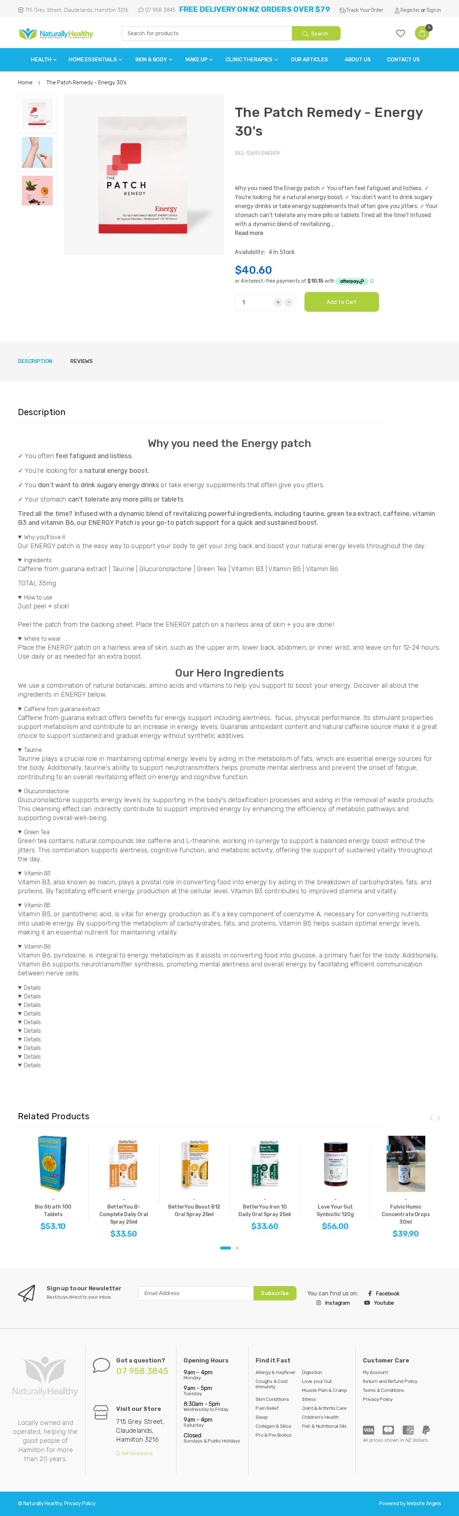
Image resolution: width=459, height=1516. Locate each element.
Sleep (262, 1417)
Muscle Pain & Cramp (324, 1390)
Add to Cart (342, 302)
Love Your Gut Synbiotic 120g (335, 1211)
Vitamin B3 (37, 873)
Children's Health (320, 1417)
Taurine (33, 750)
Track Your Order (364, 10)
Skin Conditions (272, 1399)
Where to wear (42, 638)
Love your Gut (317, 1381)
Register (410, 10)
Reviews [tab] (81, 361)
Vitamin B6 (37, 946)
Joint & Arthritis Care (324, 1408)
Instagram (337, 1303)
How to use (38, 597)
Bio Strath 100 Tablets (53, 1211)
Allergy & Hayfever (275, 1372)
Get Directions (136, 1453)
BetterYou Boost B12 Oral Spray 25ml (194, 1211)
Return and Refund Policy (390, 1381)
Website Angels (424, 1504)
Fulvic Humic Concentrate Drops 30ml (406, 1214)
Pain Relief (267, 1408)
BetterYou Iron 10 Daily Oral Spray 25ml (264, 1211)
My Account (375, 1372)
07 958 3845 (159, 10)
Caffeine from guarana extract (62, 709)
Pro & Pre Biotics (273, 1435)
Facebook (386, 1293)
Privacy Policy (378, 1399)
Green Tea (36, 832)
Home (25, 82)
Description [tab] (35, 361)
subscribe (274, 1293)
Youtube (383, 1303)
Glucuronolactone (46, 791)
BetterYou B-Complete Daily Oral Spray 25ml (123, 1214)
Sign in (433, 10)
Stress (309, 1399)
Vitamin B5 (37, 905)
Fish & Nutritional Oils (324, 1426)
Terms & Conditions (383, 1390)
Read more (249, 233)
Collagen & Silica (273, 1426)
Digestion (312, 1372)
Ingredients (38, 560)
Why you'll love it (44, 537)
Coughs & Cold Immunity (271, 1384)
